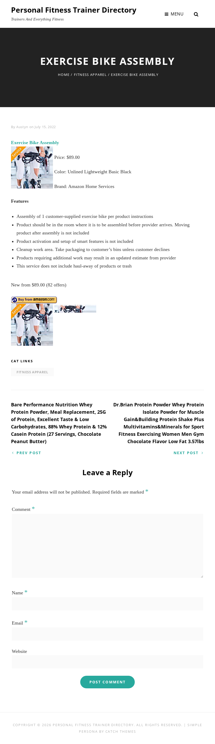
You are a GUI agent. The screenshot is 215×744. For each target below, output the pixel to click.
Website (19, 651)
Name (20, 592)
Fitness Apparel (90, 74)
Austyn (22, 126)
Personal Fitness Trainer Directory (73, 10)
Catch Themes (120, 731)
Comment (23, 509)
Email (20, 623)
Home (63, 74)
